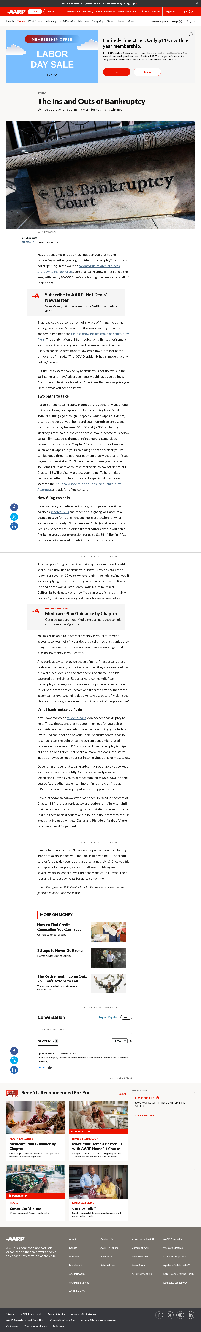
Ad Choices (12, 1325)
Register (170, 11)
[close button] (190, 34)
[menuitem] (10, 23)
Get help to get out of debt (51, 934)
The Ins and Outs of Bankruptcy (92, 101)
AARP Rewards (77, 1273)
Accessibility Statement (84, 1314)
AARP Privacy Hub (31, 1314)
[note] (100, 232)
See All (122, 1093)
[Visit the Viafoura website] (125, 1078)
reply (42, 1067)
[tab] (48, 1041)
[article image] (177, 21)
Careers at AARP (141, 1247)
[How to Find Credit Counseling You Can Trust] (108, 932)
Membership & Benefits (79, 11)
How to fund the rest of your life (54, 955)
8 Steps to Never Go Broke (60, 950)
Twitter (14, 517)
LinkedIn (14, 526)
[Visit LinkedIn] (191, 1315)
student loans (76, 718)
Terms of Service (56, 1314)
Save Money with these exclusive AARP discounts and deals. (82, 308)
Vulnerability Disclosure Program (98, 1319)
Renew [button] (50, 11)
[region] (85, 1048)
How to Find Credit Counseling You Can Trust (59, 927)
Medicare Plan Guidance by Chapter (81, 613)
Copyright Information (62, 1319)
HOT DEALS (145, 1098)
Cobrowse (58, 1325)
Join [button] (35, 11)
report (124, 1067)
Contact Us (106, 1239)
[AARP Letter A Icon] (36, 613)
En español (28, 242)
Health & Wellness (57, 608)
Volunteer (74, 1256)
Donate (73, 1247)
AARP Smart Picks (105, 11)
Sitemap (10, 1314)
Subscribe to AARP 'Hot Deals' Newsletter (76, 297)
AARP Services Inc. (142, 1273)
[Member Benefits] (13, 1093)
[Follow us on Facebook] (159, 1315)
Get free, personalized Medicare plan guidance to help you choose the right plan (83, 622)
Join (116, 71)
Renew (147, 71)
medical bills (60, 512)
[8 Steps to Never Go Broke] (108, 958)
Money (42, 92)
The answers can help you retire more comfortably (57, 988)
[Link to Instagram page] (180, 1315)
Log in (102, 1017)
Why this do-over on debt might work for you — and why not (80, 109)
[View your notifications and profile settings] (130, 1040)
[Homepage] (16, 11)
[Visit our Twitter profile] (170, 1315)
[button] (189, 21)
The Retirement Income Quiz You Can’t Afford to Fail (62, 978)
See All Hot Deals (145, 1115)
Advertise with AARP (143, 1239)
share (113, 1067)
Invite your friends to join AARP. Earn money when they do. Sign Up (98, 3)
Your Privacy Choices (35, 1325)
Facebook (14, 507)
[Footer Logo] (31, 1238)
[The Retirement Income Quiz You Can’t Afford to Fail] (108, 983)
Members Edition (127, 11)
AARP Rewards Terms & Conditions (25, 1319)
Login (185, 11)
